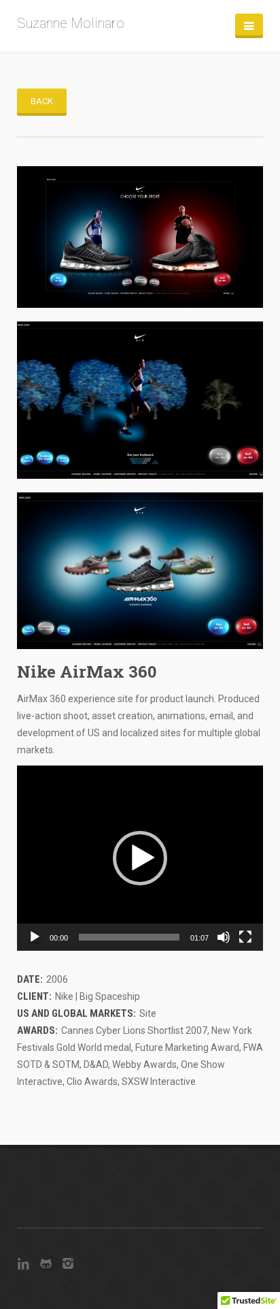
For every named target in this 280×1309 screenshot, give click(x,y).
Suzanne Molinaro (70, 23)
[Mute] (223, 937)
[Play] (34, 937)
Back (42, 101)
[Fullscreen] (245, 937)
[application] (140, 858)
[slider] (129, 937)
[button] (140, 858)
